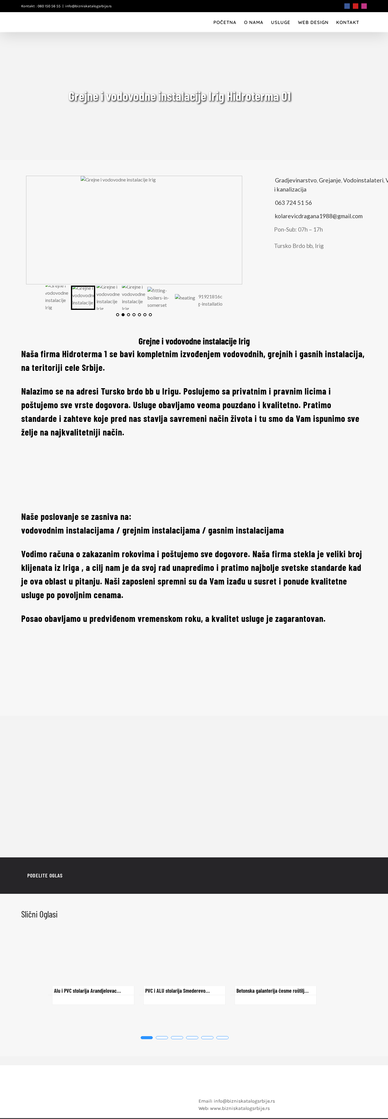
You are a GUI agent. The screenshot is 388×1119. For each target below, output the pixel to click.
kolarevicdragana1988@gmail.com (319, 215)
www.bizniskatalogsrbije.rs (240, 1108)
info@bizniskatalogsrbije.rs (88, 6)
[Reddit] (336, 875)
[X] (327, 875)
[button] (146, 1038)
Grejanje (330, 180)
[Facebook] (317, 875)
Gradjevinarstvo (296, 180)
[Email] (356, 875)
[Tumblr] (346, 875)
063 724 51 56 (293, 202)
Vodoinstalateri (363, 180)
